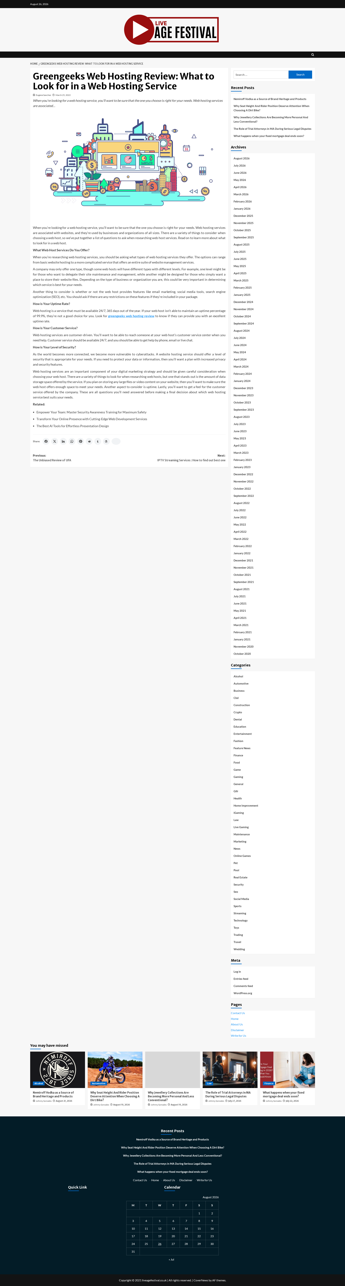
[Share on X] (54, 441)
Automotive (241, 683)
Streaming (240, 913)
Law (236, 819)
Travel (237, 942)
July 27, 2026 (234, 1101)
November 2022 (244, 481)
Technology (241, 920)
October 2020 (242, 653)
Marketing (240, 841)
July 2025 (240, 251)
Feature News (242, 748)
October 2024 (242, 316)
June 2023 (240, 431)
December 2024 (243, 302)
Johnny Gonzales (44, 1101)
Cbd (236, 697)
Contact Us (238, 1013)
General (238, 784)
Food (237, 762)
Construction (242, 705)
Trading (238, 934)
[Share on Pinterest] (80, 441)
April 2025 (240, 273)
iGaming (239, 812)
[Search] (312, 55)
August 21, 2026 (64, 1101)
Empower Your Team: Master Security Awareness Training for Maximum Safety (91, 412)
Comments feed (243, 986)
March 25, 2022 (63, 95)
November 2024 (244, 309)
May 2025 (240, 266)
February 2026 (243, 201)
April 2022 (240, 531)
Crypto (238, 712)
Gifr (236, 791)
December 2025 (243, 215)
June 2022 (240, 517)
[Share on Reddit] (89, 441)
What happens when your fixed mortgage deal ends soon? (269, 135)
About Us (237, 1024)
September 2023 (244, 409)
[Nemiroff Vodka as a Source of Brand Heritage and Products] (57, 1070)
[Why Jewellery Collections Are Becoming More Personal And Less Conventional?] (172, 1070)
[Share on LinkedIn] (63, 441)
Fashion (238, 741)
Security (239, 884)
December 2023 (243, 388)
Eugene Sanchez (43, 95)
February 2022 (243, 546)
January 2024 (242, 380)
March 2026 (241, 194)
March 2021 (241, 625)
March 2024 (241, 366)
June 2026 (240, 172)
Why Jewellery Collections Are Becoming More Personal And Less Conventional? (271, 119)
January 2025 (242, 294)
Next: (191, 458)
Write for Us (238, 1035)
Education (240, 726)
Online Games (242, 855)
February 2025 (243, 287)
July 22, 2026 (292, 1101)
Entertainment (243, 733)
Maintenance (242, 834)
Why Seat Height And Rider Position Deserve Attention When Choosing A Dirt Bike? (271, 108)
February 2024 (243, 373)
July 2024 (240, 337)
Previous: (52, 458)
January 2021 (242, 639)
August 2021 (242, 589)
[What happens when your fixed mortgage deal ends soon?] (287, 1070)
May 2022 (240, 524)
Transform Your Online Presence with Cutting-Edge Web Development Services (91, 419)
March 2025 (241, 280)
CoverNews (201, 1280)
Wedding (239, 949)
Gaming (238, 776)
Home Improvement (246, 805)
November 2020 (244, 646)
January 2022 (242, 553)
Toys (236, 927)
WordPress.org (243, 993)
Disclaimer (237, 1030)
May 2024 (240, 352)
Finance (238, 755)
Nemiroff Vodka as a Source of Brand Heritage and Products (270, 99)
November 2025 (244, 223)
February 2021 (243, 632)
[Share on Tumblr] (97, 441)
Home (234, 1018)
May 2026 (240, 179)
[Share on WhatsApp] (71, 441)
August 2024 (242, 330)
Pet (236, 863)
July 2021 (240, 596)
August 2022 (242, 503)
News (237, 848)
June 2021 (240, 603)
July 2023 (240, 424)
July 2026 (240, 165)
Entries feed (241, 978)
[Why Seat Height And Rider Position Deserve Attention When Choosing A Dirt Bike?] (115, 1070)
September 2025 (244, 237)
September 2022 (244, 495)
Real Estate (240, 877)
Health (238, 798)
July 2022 (240, 510)
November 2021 (244, 567)
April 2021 (240, 617)
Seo (236, 891)
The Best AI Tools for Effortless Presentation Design (72, 426)
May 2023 (240, 438)
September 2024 (244, 323)
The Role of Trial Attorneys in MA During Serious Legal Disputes (272, 128)
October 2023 (242, 402)
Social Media (241, 898)
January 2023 (242, 467)
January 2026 (242, 208)
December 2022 (243, 474)
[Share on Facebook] (46, 441)
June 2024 (240, 345)
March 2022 (241, 538)
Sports (238, 906)
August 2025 (242, 244)
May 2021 (240, 610)
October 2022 (242, 488)
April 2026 (240, 187)
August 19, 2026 (121, 1104)
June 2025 (240, 258)
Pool (236, 870)
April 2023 (240, 445)
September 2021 (244, 582)
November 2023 (244, 395)
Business (239, 690)
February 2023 (243, 459)
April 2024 (240, 359)
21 (186, 1236)
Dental (238, 719)
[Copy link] (116, 441)
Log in (237, 971)
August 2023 (242, 416)
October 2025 (242, 230)
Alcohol (238, 676)
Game (237, 769)
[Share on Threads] (106, 441)
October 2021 (242, 574)
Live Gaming (241, 827)
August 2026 (242, 158)
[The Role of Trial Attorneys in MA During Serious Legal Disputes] (230, 1070)
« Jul (171, 1259)
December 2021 (243, 560)
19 (159, 1236)
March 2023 (241, 452)
